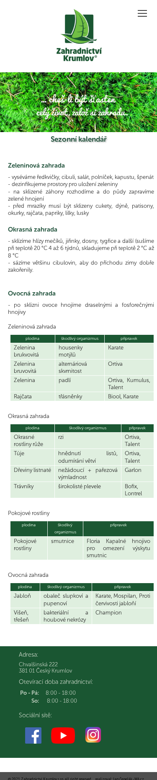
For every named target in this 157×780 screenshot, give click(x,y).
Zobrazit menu (142, 13)
